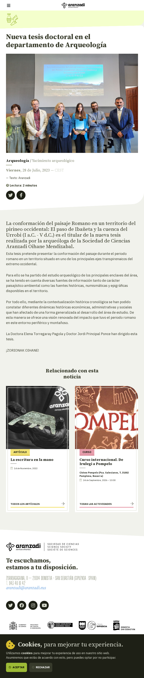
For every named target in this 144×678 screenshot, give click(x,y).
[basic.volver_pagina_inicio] (73, 5)
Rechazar (42, 667)
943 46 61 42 (17, 583)
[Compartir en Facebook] (21, 195)
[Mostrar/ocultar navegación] (8, 5)
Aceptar (18, 667)
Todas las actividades (96, 504)
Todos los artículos (25, 504)
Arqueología (17, 161)
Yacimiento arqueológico (53, 161)
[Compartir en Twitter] (10, 195)
